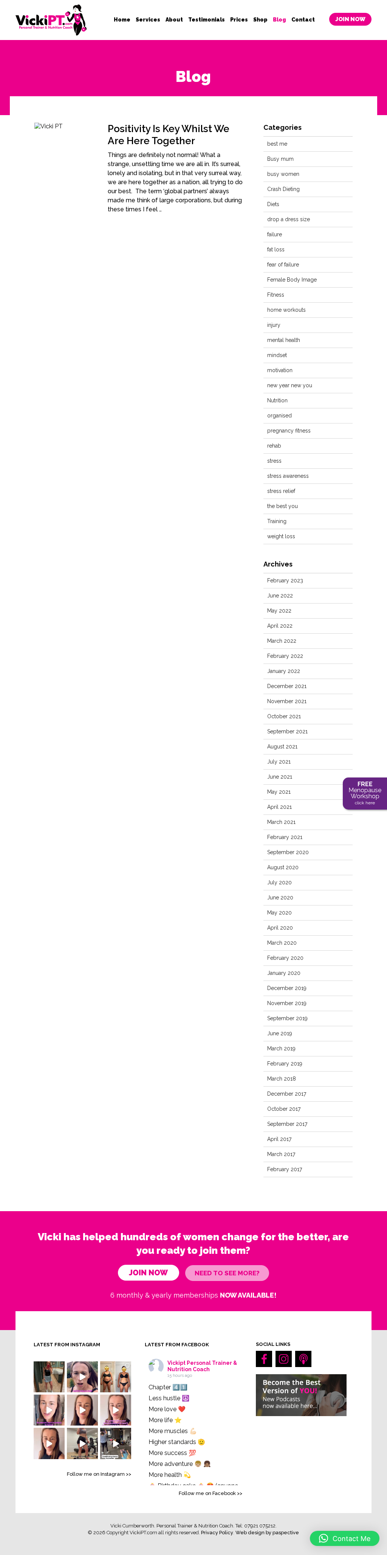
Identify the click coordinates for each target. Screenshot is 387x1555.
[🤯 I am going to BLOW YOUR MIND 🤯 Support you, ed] (115, 1410)
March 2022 (281, 641)
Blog (279, 20)
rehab (274, 446)
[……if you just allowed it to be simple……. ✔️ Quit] (82, 1443)
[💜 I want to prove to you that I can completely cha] (49, 1443)
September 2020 (288, 852)
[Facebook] (264, 1359)
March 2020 (282, 943)
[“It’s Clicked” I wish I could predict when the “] (115, 1376)
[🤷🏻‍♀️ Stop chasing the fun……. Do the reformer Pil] (82, 1376)
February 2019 (284, 1064)
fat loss (276, 249)
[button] (344, 1538)
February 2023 (285, 580)
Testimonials (206, 20)
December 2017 (286, 1094)
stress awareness (288, 476)
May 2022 (279, 611)
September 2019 (287, 1018)
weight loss (281, 536)
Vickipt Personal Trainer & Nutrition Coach (202, 1366)
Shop (260, 20)
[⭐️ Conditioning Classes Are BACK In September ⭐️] (115, 1443)
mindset (277, 355)
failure (274, 234)
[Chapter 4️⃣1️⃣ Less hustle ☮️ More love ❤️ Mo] (49, 1376)
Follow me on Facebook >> (210, 1493)
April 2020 (280, 928)
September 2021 (287, 731)
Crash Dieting (283, 189)
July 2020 (279, 882)
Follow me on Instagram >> (99, 1474)
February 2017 (284, 1169)
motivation (280, 370)
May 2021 (279, 792)
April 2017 (279, 1139)
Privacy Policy (217, 1532)
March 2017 (281, 1154)
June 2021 (279, 777)
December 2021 (287, 686)
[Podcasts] (303, 1359)
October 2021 (284, 716)
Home (122, 20)
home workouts (286, 310)
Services (148, 20)
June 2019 (279, 1033)
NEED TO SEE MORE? (227, 1273)
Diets (273, 204)
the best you (282, 506)
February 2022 (285, 656)
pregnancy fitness (289, 431)
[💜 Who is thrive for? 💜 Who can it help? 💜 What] (82, 1410)
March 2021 (281, 822)
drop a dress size (288, 219)
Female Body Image (292, 280)
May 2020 (279, 913)
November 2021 (287, 701)
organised (279, 416)
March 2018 (281, 1079)
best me (277, 144)
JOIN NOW (350, 19)
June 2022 (280, 596)
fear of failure (283, 265)
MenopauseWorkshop (364, 793)
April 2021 (279, 807)
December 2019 (287, 988)
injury (273, 325)
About (174, 20)
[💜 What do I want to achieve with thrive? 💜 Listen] (49, 1410)
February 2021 (284, 837)
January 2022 (283, 671)
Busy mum (280, 159)
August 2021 (282, 747)
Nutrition (277, 400)
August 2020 (283, 867)
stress (274, 461)
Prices (239, 20)
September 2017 (287, 1124)
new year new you (289, 385)
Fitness (275, 295)
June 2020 (280, 898)
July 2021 (279, 762)
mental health (283, 340)
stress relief (281, 491)
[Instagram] (284, 1359)
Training (276, 521)
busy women (283, 174)
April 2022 (280, 626)
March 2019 (281, 1048)
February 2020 (285, 958)
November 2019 (287, 1003)
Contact (303, 20)
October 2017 (283, 1109)
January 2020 (283, 973)
